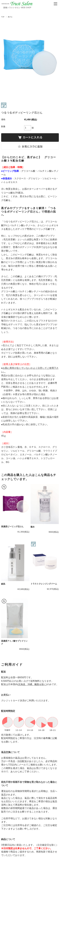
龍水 (33, 527)
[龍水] (45, 504)
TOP (2, 17)
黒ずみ (10, 17)
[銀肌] (15, 561)
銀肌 (3, 584)
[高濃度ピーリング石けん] (15, 504)
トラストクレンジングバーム (44, 583)
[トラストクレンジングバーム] (45, 561)
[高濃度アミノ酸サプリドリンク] (15, 618)
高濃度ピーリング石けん (12, 526)
